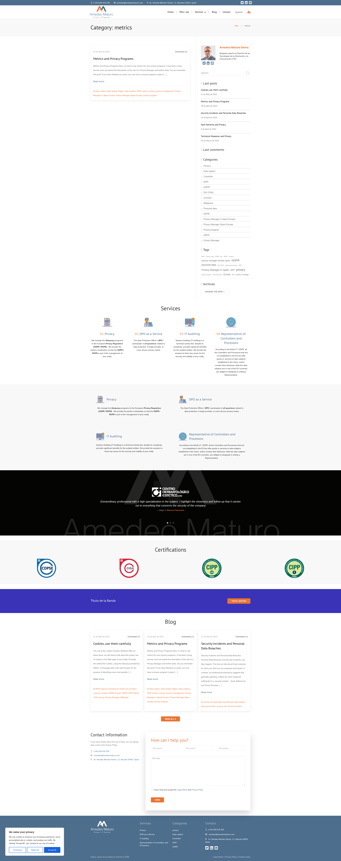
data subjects (130, 91)
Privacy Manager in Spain (215, 270)
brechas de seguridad (212, 702)
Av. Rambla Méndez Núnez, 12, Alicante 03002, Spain (116, 759)
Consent (208, 198)
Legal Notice (182, 790)
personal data (209, 265)
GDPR (207, 187)
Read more (98, 81)
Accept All (52, 850)
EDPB (207, 214)
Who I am (184, 11)
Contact (226, 11)
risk (221, 256)
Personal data (210, 208)
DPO (240, 265)
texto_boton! (239, 601)
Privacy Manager (212, 240)
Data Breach (228, 702)
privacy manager (242, 275)
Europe (227, 274)
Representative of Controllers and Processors (154, 844)
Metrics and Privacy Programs (113, 59)
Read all (170, 719)
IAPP (139, 91)
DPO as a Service (147, 834)
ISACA (136, 693)
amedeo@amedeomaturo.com (106, 755)
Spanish (239, 12)
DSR (233, 274)
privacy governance (232, 265)
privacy (152, 91)
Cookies (104, 693)
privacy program (150, 95)
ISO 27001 (209, 192)
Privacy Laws (210, 256)
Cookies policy (244, 857)
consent (231, 256)
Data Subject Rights (115, 91)
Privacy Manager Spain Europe (129, 95)
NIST (203, 256)
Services (199, 11)
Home (170, 11)
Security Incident (235, 706)
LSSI (95, 697)
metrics (145, 91)
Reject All (35, 850)
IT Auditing (144, 838)
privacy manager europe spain (216, 260)
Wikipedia (208, 203)
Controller (208, 176)
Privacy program (211, 230)
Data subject (100, 91)
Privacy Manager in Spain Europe (219, 219)
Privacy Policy (197, 790)
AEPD (207, 235)
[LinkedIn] (246, 2)
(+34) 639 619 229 (101, 751)
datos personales (208, 706)
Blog (214, 11)
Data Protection (217, 274)
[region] (34, 842)
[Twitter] (242, 2)
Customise (17, 850)
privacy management (165, 91)
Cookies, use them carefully (112, 644)
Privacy (207, 166)
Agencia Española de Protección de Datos (119, 689)
